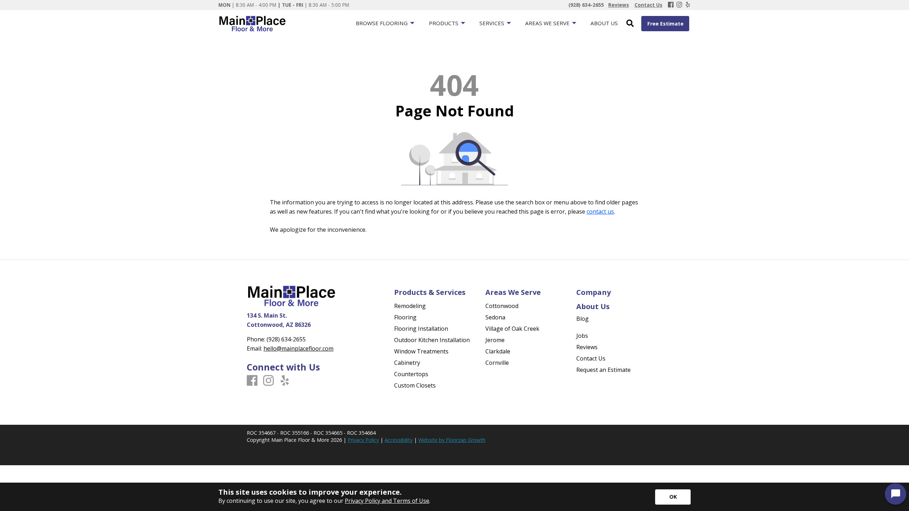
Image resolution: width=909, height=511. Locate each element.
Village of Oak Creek (512, 328)
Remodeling (410, 306)
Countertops (411, 374)
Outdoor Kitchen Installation (432, 340)
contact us (600, 211)
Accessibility (399, 439)
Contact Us (590, 358)
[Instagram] (679, 5)
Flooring (405, 317)
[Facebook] (671, 5)
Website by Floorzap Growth (451, 439)
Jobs (582, 336)
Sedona (495, 317)
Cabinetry (407, 363)
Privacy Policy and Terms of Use (387, 501)
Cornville (497, 363)
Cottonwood (501, 306)
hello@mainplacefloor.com (298, 348)
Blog (582, 319)
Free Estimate (665, 23)
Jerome (495, 340)
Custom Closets (415, 385)
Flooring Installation (421, 328)
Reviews (587, 347)
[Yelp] (688, 5)
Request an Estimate (603, 370)
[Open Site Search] (630, 23)
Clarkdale (497, 351)
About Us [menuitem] (604, 23)
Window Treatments (421, 351)
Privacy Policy (363, 439)
